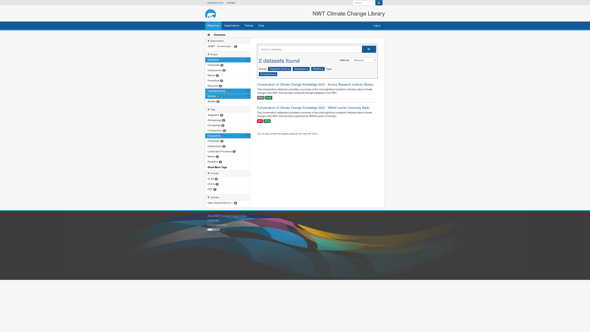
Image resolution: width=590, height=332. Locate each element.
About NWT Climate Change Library (227, 216)
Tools (261, 25)
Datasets (219, 35)
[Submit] (378, 2)
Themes (248, 25)
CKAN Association (217, 225)
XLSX (268, 97)
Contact (231, 2)
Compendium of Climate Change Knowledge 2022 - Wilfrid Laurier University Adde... (314, 107)
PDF (260, 121)
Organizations (231, 25)
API (300, 133)
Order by (344, 60)
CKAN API (213, 220)
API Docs (312, 133)
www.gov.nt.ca (215, 2)
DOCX (261, 97)
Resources (213, 25)
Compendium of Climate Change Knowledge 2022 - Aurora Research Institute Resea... (316, 84)
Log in (377, 25)
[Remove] (288, 69)
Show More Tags (217, 167)
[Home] (208, 35)
